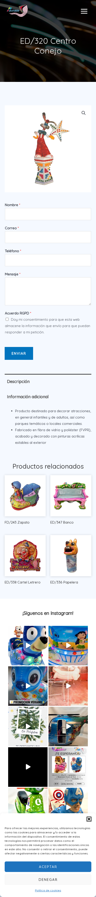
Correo (12, 228)
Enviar (19, 353)
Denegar (48, 879)
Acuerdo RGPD (18, 313)
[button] (89, 819)
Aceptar (48, 866)
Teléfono (13, 251)
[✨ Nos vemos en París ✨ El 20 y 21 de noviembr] (68, 767)
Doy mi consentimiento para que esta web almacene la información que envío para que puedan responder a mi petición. (47, 325)
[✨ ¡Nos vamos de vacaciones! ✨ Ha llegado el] (68, 645)
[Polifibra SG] (17, 10)
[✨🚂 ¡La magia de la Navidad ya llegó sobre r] (28, 767)
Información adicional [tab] (28, 396)
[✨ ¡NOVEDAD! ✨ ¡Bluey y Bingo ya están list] (28, 645)
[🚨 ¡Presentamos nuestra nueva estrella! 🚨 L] (28, 807)
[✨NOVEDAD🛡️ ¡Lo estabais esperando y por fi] (68, 807)
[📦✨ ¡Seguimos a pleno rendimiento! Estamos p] (68, 686)
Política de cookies (48, 890)
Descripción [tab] (18, 381)
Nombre (12, 205)
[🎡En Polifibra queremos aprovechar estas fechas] (28, 726)
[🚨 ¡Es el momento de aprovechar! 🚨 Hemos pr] (28, 686)
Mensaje (13, 274)
